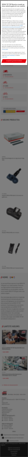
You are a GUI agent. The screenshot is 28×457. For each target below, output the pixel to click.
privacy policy (5, 49)
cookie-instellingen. (11, 55)
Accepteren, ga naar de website (14, 60)
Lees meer (4, 57)
